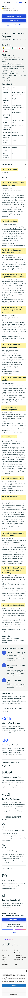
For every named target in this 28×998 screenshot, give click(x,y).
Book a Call (15, 20)
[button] (25, 971)
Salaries (4, 962)
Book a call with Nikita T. (15, 919)
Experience (7, 164)
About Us (4, 952)
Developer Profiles (18, 962)
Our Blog (4, 957)
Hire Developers (18, 955)
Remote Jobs (17, 952)
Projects (6, 177)
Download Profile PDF (15, 24)
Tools (15, 964)
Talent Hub (4, 959)
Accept (14, 985)
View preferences (14, 994)
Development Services (20, 957)
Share (20, 2)
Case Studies (5, 955)
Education (6, 636)
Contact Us (5, 964)
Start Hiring (14, 932)
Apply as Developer (19, 959)
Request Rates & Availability (14, 16)
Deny (14, 990)
